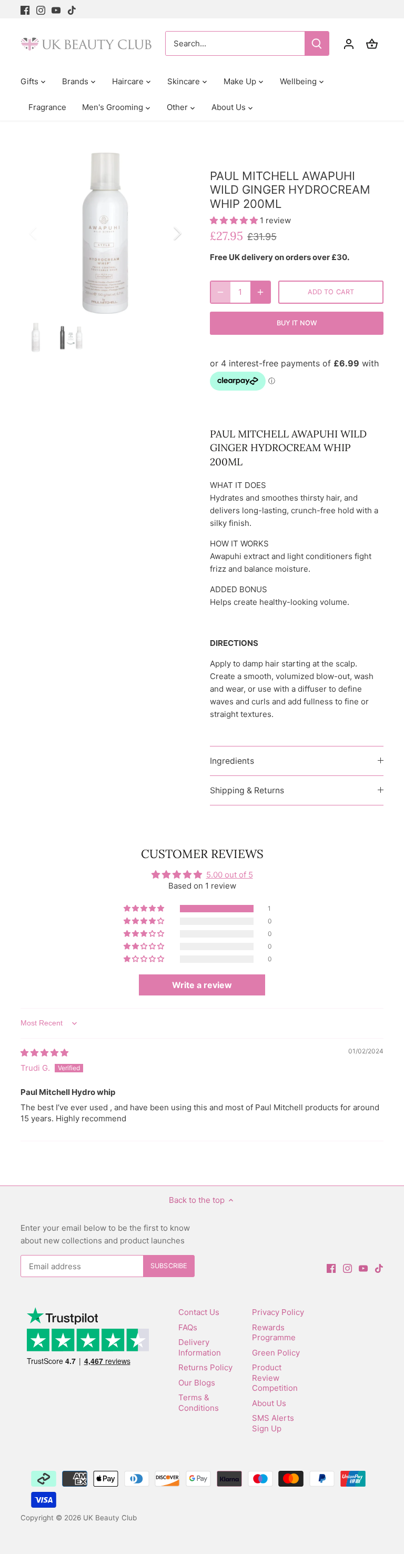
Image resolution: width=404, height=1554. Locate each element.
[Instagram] (40, 9)
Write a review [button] (202, 985)
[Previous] (47, 233)
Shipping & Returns (247, 790)
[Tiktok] (71, 9)
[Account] (348, 43)
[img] (44, 1053)
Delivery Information (199, 1347)
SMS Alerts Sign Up (273, 1423)
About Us (269, 1403)
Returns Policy (205, 1367)
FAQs (187, 1327)
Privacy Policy (278, 1312)
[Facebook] (25, 9)
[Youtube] (56, 9)
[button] (235, 220)
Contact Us (198, 1312)
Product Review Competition (275, 1377)
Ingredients (232, 761)
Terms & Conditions (198, 1402)
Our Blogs (196, 1383)
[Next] (163, 233)
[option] (105, 233)
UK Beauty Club (110, 1517)
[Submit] (317, 43)
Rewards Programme (274, 1332)
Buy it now (297, 323)
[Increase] (260, 292)
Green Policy (276, 1353)
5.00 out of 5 (229, 875)
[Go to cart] (372, 43)
